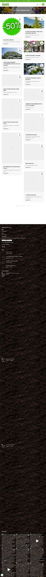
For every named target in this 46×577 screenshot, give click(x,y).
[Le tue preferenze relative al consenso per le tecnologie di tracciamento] (2, 575)
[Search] (23, 1)
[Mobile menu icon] (43, 4)
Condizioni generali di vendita (7, 242)
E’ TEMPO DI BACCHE (30, 195)
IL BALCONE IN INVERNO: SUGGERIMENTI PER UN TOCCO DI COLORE (11, 64)
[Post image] (3, 253)
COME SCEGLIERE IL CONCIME (32, 55)
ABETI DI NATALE (29, 163)
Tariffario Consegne (6, 244)
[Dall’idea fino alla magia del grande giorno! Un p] (9, 555)
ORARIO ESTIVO (9, 252)
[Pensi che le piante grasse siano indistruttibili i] (23, 555)
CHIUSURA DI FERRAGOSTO (11, 265)
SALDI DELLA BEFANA (8, 40)
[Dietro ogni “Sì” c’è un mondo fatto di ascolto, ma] (37, 541)
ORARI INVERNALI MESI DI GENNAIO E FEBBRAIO (14, 256)
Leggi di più (5, 43)
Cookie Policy (9, 240)
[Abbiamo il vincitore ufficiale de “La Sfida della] (23, 569)
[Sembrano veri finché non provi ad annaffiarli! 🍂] (9, 541)
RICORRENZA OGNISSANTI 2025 (11, 261)
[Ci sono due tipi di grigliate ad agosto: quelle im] (37, 555)
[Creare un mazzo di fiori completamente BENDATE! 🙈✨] (9, 569)
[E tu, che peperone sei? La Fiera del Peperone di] (23, 541)
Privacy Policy (4, 240)
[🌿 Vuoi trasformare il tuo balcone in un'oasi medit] (37, 569)
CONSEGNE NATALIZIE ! (31, 134)
